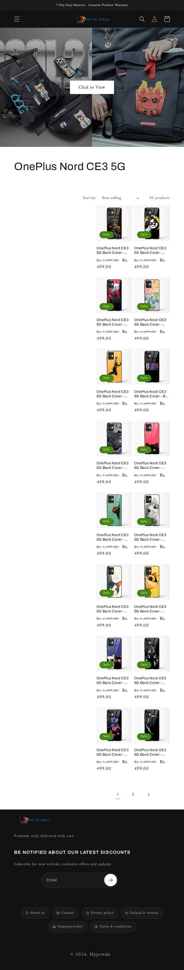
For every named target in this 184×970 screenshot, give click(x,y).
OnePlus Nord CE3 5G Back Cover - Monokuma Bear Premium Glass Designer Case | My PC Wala (150, 250)
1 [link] (117, 794)
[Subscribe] (110, 880)
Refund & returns (144, 913)
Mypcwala (99, 954)
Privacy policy (102, 913)
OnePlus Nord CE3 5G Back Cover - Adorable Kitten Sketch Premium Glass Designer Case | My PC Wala (152, 537)
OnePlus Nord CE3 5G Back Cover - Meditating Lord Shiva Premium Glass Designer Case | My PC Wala (152, 680)
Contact (68, 913)
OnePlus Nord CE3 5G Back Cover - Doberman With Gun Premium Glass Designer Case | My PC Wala (114, 250)
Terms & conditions (115, 926)
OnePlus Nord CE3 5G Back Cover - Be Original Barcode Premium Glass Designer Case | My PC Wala (150, 394)
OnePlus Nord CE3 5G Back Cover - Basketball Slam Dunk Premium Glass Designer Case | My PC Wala (114, 394)
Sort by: (89, 198)
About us (37, 913)
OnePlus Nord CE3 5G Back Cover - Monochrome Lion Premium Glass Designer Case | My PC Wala (150, 752)
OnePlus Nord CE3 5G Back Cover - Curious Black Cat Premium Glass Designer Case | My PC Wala (113, 537)
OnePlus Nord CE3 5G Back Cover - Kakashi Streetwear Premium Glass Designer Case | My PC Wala (113, 322)
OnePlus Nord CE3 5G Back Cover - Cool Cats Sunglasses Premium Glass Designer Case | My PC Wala (113, 680)
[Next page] (148, 794)
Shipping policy (70, 926)
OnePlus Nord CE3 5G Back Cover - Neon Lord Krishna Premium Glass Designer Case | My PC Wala (113, 752)
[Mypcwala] (34, 820)
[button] (17, 19)
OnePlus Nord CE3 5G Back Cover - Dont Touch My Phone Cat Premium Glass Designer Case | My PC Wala (114, 609)
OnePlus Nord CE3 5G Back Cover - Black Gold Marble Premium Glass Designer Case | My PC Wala (113, 465)
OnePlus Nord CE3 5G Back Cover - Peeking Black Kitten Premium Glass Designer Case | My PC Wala (151, 465)
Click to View (92, 87)
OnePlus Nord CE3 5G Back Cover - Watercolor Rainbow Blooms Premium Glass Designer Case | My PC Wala (152, 322)
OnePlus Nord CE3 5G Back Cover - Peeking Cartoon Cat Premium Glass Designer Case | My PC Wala (151, 609)
